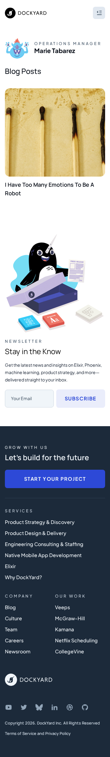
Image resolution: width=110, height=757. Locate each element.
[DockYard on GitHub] (85, 707)
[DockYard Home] (28, 680)
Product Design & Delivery (35, 533)
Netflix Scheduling (76, 640)
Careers (14, 640)
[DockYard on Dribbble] (69, 707)
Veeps (62, 607)
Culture (13, 618)
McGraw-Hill (70, 618)
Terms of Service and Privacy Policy (38, 733)
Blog (10, 607)
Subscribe (81, 398)
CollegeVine (69, 651)
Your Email (21, 398)
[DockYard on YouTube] (8, 707)
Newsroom (18, 651)
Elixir (10, 566)
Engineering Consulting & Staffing (44, 544)
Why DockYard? (23, 577)
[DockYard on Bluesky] (39, 707)
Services (19, 510)
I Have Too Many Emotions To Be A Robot (49, 189)
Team (11, 629)
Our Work (70, 596)
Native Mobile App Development (43, 555)
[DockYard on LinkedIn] (54, 707)
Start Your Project (55, 479)
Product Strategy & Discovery (40, 522)
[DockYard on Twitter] (23, 707)
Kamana (64, 629)
